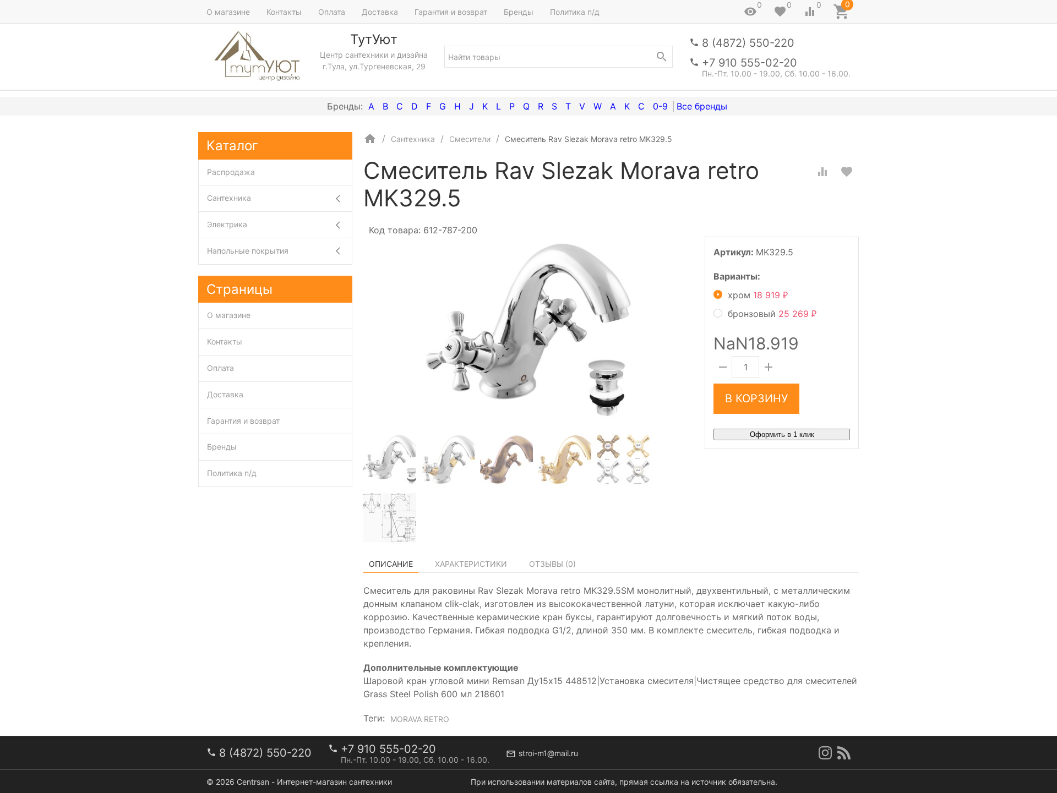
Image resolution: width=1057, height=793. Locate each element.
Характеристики (471, 563)
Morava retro (419, 719)
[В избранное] (847, 171)
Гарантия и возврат (451, 12)
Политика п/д (575, 12)
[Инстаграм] (825, 752)
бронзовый (772, 313)
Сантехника (229, 198)
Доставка (380, 12)
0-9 (660, 106)
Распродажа (231, 172)
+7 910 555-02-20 (749, 62)
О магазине (228, 12)
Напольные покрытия (247, 250)
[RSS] (844, 752)
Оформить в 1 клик (782, 434)
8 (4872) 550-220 (748, 43)
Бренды (518, 12)
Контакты (284, 12)
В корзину (756, 398)
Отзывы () (552, 563)
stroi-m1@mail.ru (548, 753)
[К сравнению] (822, 171)
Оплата (331, 12)
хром (758, 294)
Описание (391, 563)
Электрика (227, 224)
